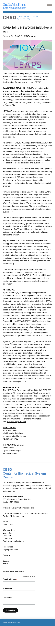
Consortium (8, 533)
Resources (8, 547)
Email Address (10, 579)
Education (7, 538)
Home (5, 522)
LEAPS (26, 36)
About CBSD (8, 524)
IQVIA (30, 88)
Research (7, 536)
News (34, 36)
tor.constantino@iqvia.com (14, 436)
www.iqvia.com (19, 381)
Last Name (7, 598)
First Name (7, 589)
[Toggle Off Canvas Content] (49, 5)
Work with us (9, 530)
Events (6, 561)
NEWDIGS (35, 102)
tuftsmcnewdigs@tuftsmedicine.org (18, 508)
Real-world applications (13, 541)
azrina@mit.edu (10, 453)
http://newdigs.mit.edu (16, 421)
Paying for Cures (10, 549)
